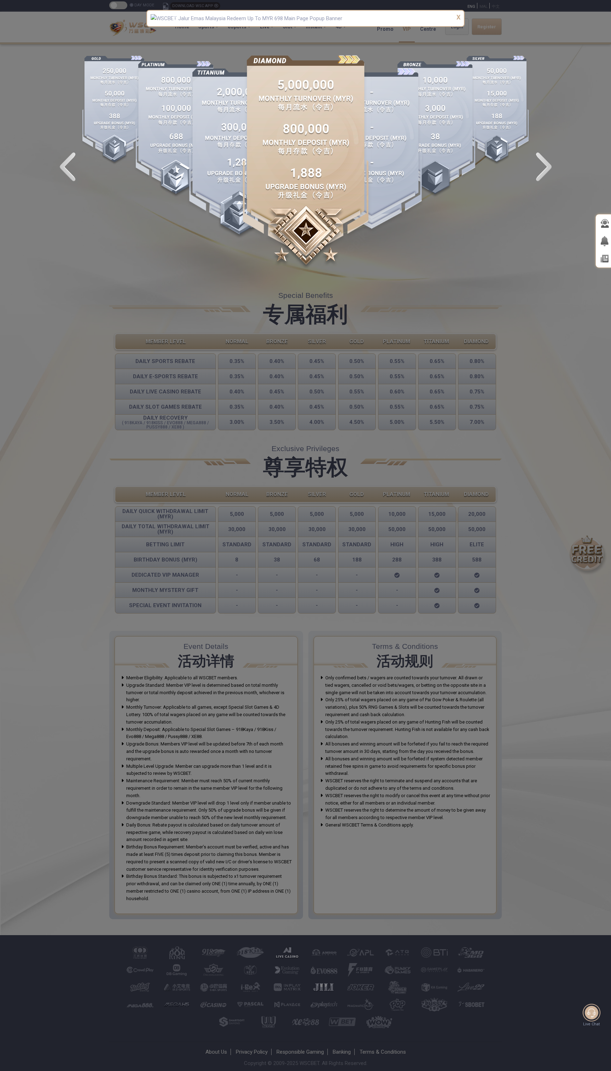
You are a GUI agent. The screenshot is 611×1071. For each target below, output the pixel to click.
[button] (174, 18)
